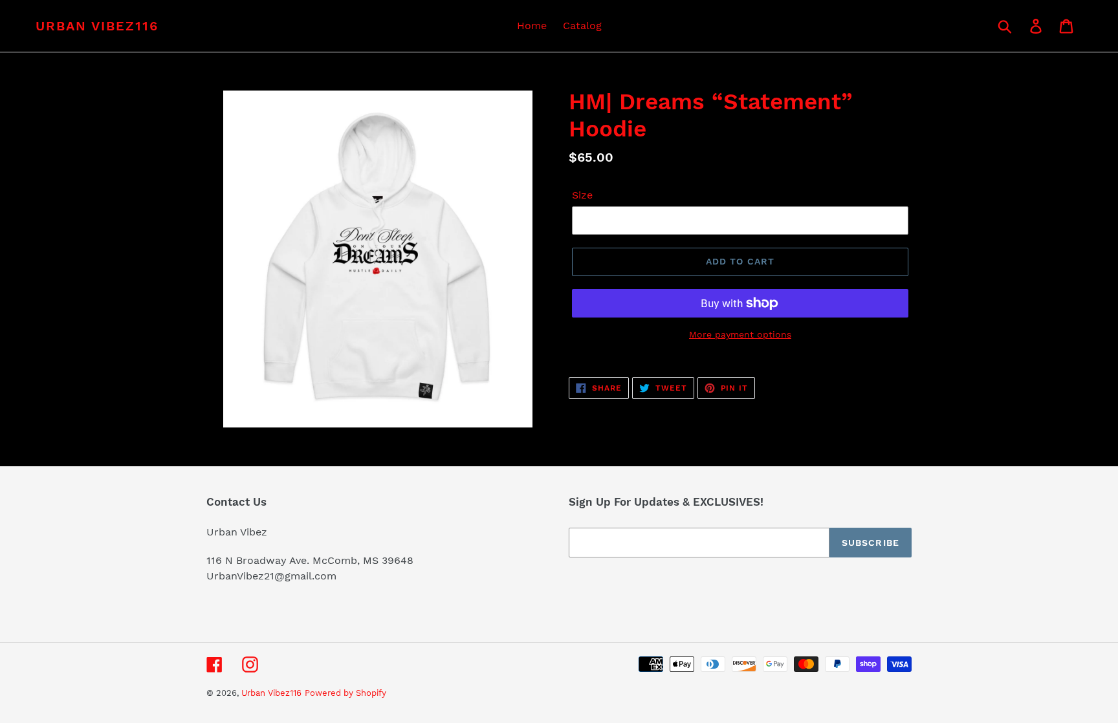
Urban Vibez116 (97, 26)
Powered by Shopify (345, 693)
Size (582, 195)
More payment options (740, 334)
